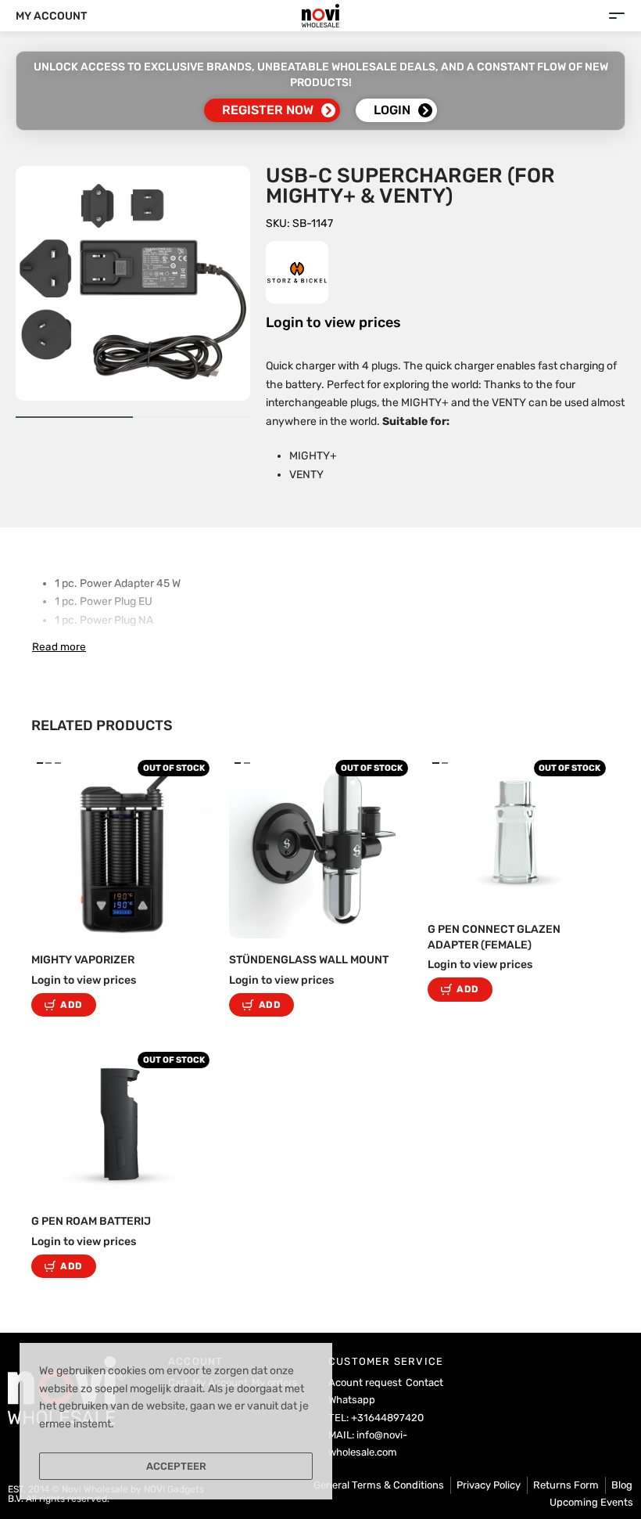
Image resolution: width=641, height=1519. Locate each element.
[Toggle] (59, 646)
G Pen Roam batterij (91, 1221)
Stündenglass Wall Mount (309, 959)
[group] (122, 847)
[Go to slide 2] (58, 763)
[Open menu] (616, 16)
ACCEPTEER (176, 1466)
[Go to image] (74, 417)
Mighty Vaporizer (82, 959)
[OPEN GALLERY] (133, 283)
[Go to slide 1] (49, 763)
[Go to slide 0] (40, 763)
